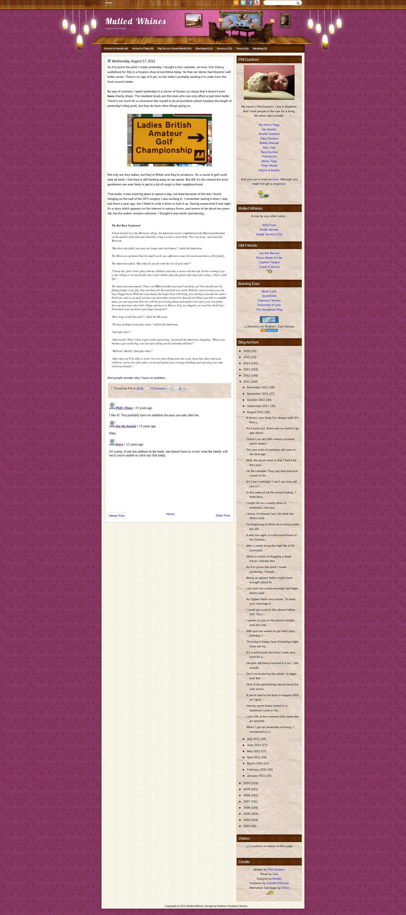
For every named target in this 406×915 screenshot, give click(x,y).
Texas (239, 48)
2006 (247, 807)
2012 (247, 375)
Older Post (223, 515)
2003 (247, 826)
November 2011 (258, 393)
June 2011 (254, 745)
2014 (247, 363)
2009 (247, 789)
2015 (247, 357)
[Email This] (168, 389)
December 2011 (258, 387)
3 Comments (158, 388)
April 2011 (254, 757)
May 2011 (254, 751)
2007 (247, 801)
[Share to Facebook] (180, 389)
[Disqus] (169, 453)
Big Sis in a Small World (172, 48)
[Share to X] (176, 389)
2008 (247, 795)
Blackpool (202, 48)
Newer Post (117, 515)
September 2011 (258, 406)
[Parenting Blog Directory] (269, 331)
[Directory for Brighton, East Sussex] (269, 326)
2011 (247, 381)
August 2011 (256, 412)
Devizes (222, 48)
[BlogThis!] (172, 389)
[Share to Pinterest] (184, 389)
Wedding (258, 48)
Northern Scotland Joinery (232, 906)
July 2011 (254, 739)
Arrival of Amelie (114, 48)
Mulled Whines (136, 21)
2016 (247, 351)
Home (108, 2)
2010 (247, 783)
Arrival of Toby (141, 48)
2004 (247, 820)
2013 (247, 369)
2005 (247, 813)
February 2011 (257, 769)
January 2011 (256, 775)
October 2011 (256, 399)
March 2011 (255, 763)
